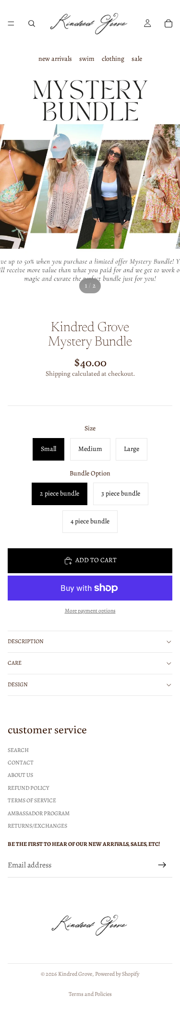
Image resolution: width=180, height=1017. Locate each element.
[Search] (31, 23)
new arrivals (55, 58)
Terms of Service (32, 800)
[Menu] (11, 23)
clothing (113, 58)
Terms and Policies (90, 994)
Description (26, 641)
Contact (21, 762)
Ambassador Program (39, 813)
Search (18, 749)
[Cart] (168, 23)
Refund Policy (28, 787)
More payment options (90, 610)
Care (15, 663)
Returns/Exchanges (37, 825)
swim (87, 58)
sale (137, 58)
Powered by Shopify (117, 974)
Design (18, 684)
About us (20, 775)
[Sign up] (162, 865)
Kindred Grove (75, 974)
